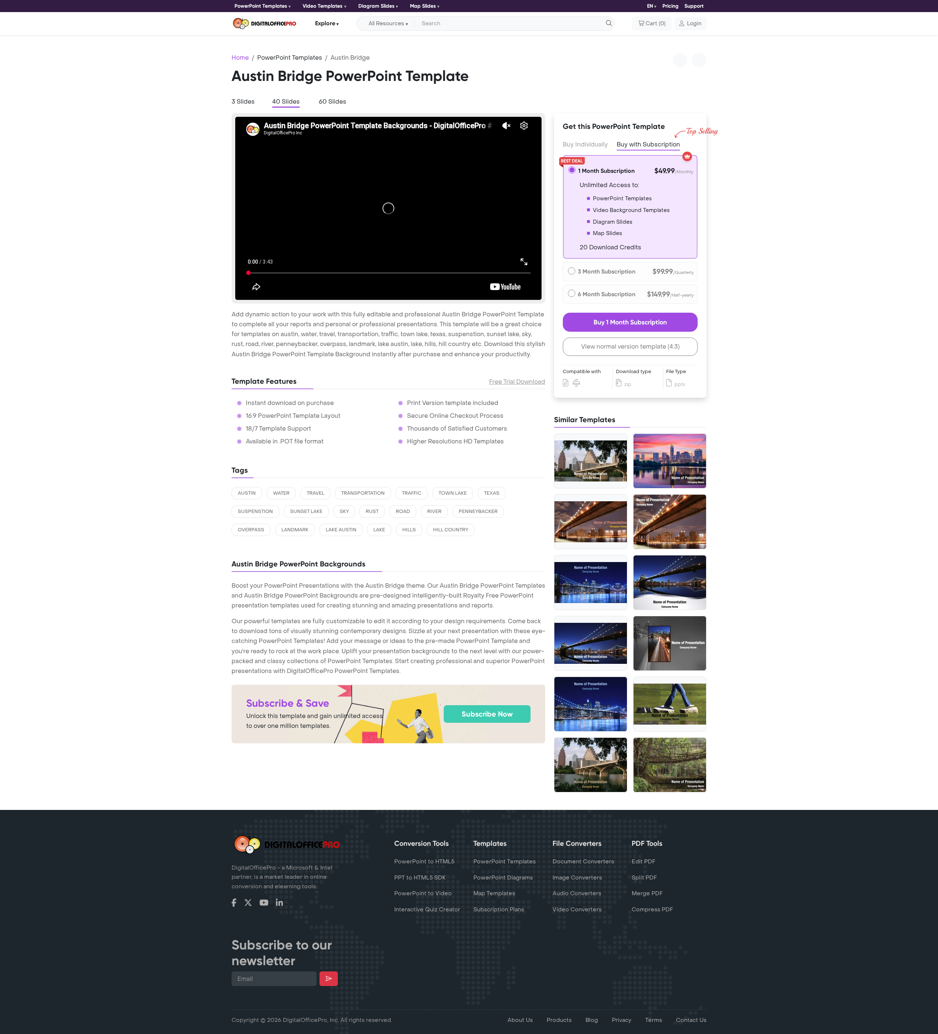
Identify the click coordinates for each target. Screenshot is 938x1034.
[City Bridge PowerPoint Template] (590, 704)
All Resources (386, 23)
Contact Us (691, 1020)
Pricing (670, 6)
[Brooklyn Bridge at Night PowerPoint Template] (590, 582)
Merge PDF (647, 893)
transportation (363, 493)
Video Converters (577, 909)
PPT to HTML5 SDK (420, 877)
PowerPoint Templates (260, 6)
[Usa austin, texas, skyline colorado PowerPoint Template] (669, 461)
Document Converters (583, 861)
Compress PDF (652, 909)
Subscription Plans (498, 909)
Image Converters (577, 877)
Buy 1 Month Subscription (630, 322)
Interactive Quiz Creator (427, 909)
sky (344, 511)
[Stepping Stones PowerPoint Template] (669, 704)
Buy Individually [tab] (585, 144)
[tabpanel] (388, 208)
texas (491, 493)
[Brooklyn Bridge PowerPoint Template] (669, 582)
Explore (325, 23)
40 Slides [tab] (286, 101)
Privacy (621, 1020)
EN (650, 6)
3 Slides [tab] (243, 101)
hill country (450, 530)
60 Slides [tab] (332, 101)
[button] (690, 23)
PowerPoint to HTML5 (424, 861)
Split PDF (644, 877)
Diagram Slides (376, 6)
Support (694, 6)
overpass (251, 530)
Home (240, 58)
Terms (653, 1020)
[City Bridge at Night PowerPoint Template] (590, 522)
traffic (411, 493)
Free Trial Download (517, 382)
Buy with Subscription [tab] (648, 144)
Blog (592, 1020)
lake (379, 530)
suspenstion (255, 511)
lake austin (341, 530)
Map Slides (423, 6)
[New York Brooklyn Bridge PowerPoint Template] (669, 643)
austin (247, 493)
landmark (295, 530)
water (281, 493)
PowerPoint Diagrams (503, 877)
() (655, 23)
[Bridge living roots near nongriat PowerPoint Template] (669, 764)
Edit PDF (644, 861)
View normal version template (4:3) (630, 346)
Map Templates (494, 893)
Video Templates (323, 6)
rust (372, 511)
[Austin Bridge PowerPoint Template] (590, 461)
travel (315, 493)
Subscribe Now (487, 714)
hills (409, 530)
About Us (520, 1020)
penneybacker (478, 511)
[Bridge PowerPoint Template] (669, 521)
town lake (453, 493)
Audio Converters (577, 893)
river (434, 511)
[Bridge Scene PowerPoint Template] (590, 643)
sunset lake (306, 511)
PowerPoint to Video (423, 893)
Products (559, 1020)
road (403, 511)
